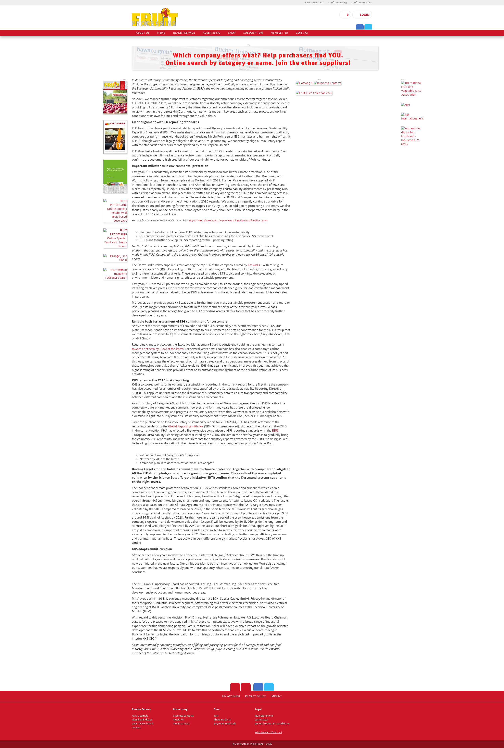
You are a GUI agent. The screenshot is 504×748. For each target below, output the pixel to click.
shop (231, 32)
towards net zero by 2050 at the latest (157, 349)
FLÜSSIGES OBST (314, 2)
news (161, 32)
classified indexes (142, 719)
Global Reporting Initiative (185, 426)
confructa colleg (337, 2)
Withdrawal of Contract (268, 732)
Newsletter (279, 32)
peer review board (142, 723)
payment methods (225, 723)
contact (302, 32)
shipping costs (222, 719)
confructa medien (361, 2)
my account (231, 696)
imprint (276, 696)
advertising (211, 32)
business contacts (183, 715)
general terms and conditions (272, 723)
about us (142, 32)
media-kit (178, 719)
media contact (181, 723)
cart (216, 715)
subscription (253, 32)
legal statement (264, 715)
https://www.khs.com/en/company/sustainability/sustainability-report (228, 220)
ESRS (275, 430)
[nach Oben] (235, 687)
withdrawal (261, 719)
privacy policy (255, 696)
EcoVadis (254, 265)
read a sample (140, 715)
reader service (184, 32)
